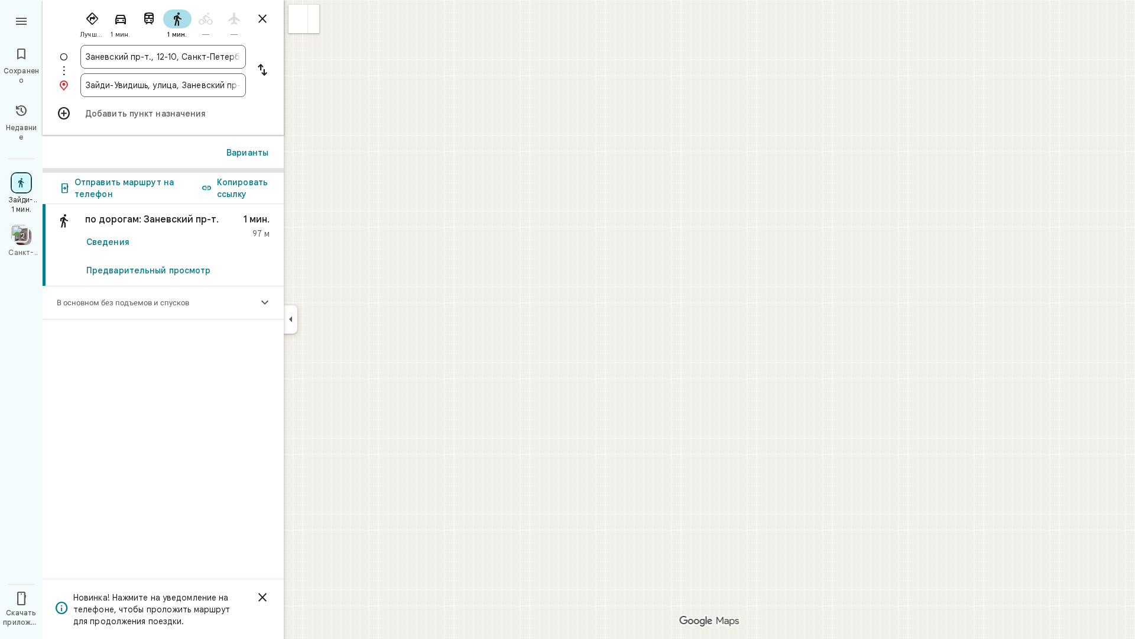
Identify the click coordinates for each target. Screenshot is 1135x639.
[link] (163, 245)
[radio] (92, 22)
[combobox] (163, 57)
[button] (298, 19)
